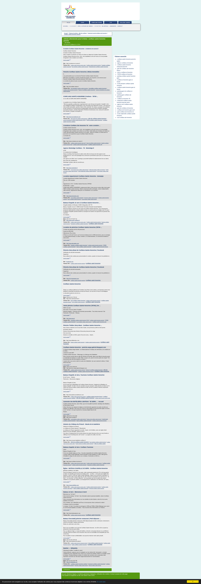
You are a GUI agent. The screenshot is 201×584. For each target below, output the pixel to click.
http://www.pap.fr (70, 318)
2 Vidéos (72, 44)
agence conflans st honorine (125, 63)
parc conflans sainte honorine (78, 302)
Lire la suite (66, 60)
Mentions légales (72, 574)
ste (111, 22)
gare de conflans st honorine (125, 108)
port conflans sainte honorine (78, 300)
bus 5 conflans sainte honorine (74, 199)
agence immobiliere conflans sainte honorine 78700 (74, 120)
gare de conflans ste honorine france (125, 69)
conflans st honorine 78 (123, 98)
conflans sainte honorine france (100, 246)
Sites (79, 26)
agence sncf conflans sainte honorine (125, 105)
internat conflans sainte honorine (95, 565)
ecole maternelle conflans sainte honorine (87, 171)
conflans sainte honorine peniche (94, 65)
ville (68, 22)
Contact (120, 26)
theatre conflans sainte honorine (77, 342)
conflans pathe (97, 22)
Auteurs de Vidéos (87, 26)
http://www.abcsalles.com (72, 243)
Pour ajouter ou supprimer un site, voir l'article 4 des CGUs (78, 575)
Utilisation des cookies (103, 574)
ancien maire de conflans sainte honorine (84, 443)
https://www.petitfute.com (72, 485)
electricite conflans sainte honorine (90, 197)
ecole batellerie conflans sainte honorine (78, 419)
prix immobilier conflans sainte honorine (79, 88)
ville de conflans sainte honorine (97, 118)
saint (82, 22)
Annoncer (113, 26)
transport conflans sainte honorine (79, 223)
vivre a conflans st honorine (124, 72)
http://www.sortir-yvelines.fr (73, 220)
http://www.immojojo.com (72, 196)
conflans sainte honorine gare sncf (78, 143)
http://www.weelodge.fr (72, 167)
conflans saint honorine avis (99, 321)
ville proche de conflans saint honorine (79, 118)
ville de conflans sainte (100, 443)
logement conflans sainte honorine (96, 488)
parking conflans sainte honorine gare (126, 77)
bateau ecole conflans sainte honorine (94, 419)
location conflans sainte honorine (79, 245)
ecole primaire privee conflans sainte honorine (79, 169)
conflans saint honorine (96, 223)
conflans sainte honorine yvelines (79, 564)
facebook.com (69, 261)
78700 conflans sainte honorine (94, 120)
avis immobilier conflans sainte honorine (84, 321)
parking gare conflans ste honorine (124, 95)
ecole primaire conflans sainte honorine (89, 199)
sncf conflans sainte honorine (77, 197)
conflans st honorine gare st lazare (125, 80)
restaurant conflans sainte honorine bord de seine (124, 101)
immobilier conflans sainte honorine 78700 (80, 320)
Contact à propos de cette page (119, 574)
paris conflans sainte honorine (83, 246)
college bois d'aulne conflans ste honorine (97, 169)
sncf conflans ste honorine (124, 117)
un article (105, 26)
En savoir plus (101, 582)
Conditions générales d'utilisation (86, 574)
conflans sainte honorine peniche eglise (78, 65)
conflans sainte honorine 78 (95, 144)
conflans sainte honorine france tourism (78, 396)
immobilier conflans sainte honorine (97, 88)
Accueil (65, 26)
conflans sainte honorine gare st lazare (126, 88)
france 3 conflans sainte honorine (87, 89)
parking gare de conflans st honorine (124, 92)
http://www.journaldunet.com (73, 116)
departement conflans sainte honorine (98, 66)
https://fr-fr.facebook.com (72, 278)
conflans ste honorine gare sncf (126, 110)
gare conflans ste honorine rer (125, 112)
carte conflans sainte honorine (80, 488)
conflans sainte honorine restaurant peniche (79, 543)
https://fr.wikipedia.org (71, 562)
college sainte (125, 22)
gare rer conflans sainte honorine (93, 143)
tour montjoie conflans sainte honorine (80, 66)
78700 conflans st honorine (124, 74)
